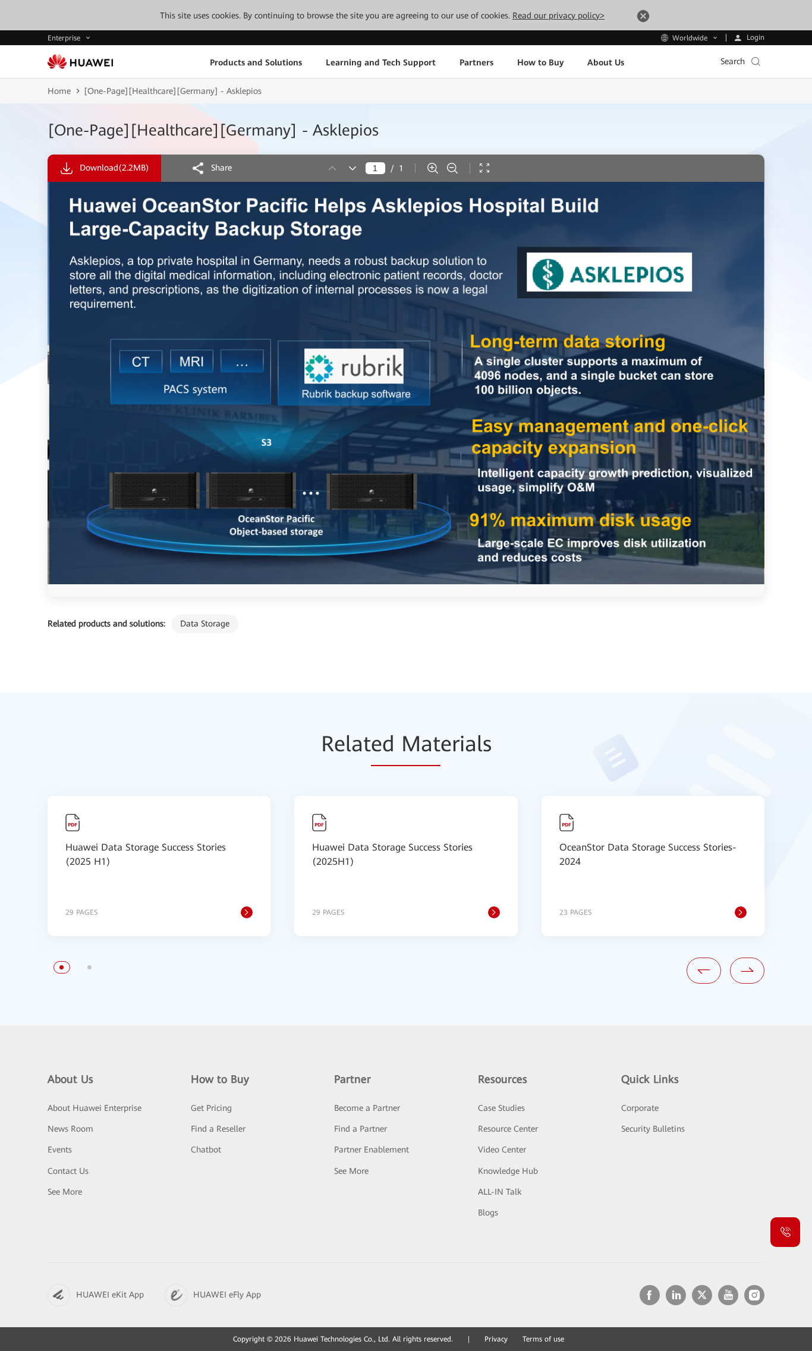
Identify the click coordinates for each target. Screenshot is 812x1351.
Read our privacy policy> (558, 15)
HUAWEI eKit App (110, 1294)
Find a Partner (360, 1128)
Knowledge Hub (508, 1171)
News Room (70, 1128)
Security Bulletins (653, 1128)
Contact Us (68, 1171)
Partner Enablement (371, 1149)
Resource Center (508, 1128)
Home (59, 91)
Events (60, 1149)
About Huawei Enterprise (94, 1108)
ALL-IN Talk (499, 1191)
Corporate (640, 1108)
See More (65, 1191)
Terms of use (543, 1339)
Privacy (496, 1339)
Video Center (502, 1149)
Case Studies (501, 1108)
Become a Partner (367, 1108)
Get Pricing (211, 1108)
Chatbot (206, 1149)
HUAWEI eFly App (227, 1294)
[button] (61, 967)
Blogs (488, 1212)
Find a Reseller (218, 1128)
